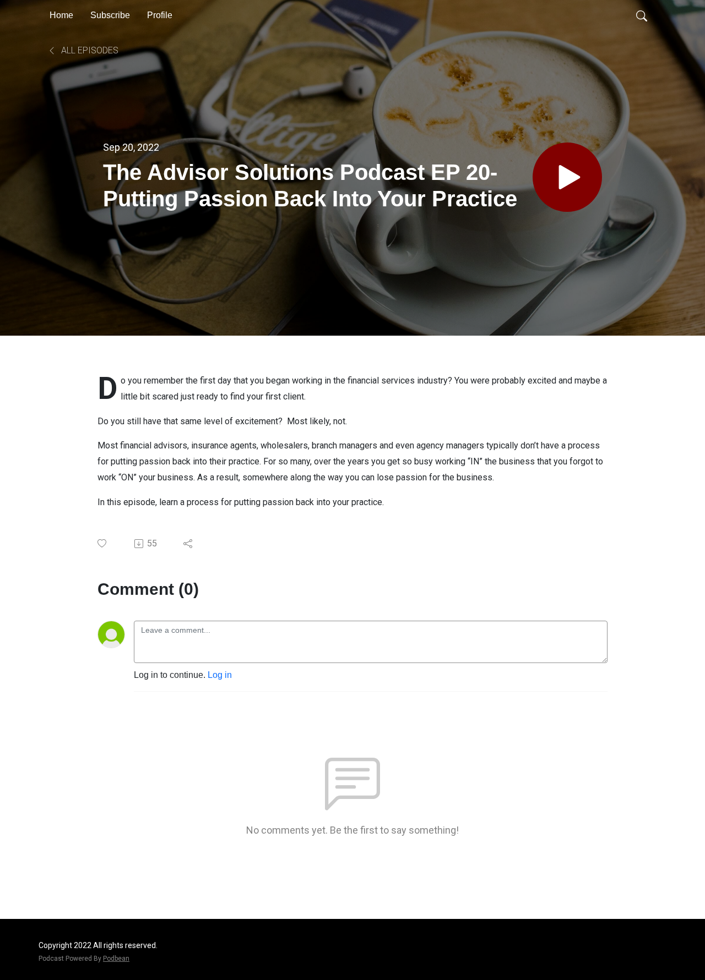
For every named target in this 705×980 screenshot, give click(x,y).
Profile (159, 15)
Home (61, 15)
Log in (220, 675)
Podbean (116, 958)
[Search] (642, 15)
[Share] (188, 543)
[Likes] (102, 543)
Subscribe (110, 15)
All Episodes (88, 50)
